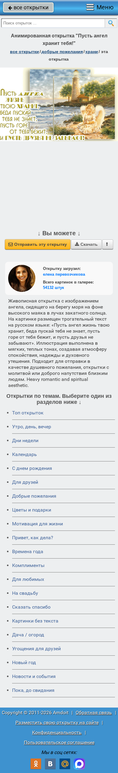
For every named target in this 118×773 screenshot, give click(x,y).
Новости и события (34, 676)
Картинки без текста (35, 621)
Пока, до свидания (33, 690)
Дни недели (25, 440)
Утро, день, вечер (31, 426)
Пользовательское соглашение (59, 742)
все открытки (28, 7)
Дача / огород (28, 635)
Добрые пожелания (34, 496)
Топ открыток (28, 413)
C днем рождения (32, 468)
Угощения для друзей (36, 648)
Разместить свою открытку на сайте (57, 722)
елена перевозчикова (64, 274)
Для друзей (25, 482)
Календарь (24, 454)
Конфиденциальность (57, 732)
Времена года (27, 551)
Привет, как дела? (32, 537)
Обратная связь (94, 712)
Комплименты (28, 565)
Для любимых (28, 579)
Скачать (86, 244)
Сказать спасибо (31, 607)
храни (91, 51)
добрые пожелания (62, 51)
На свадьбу (25, 593)
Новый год (24, 662)
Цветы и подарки (31, 510)
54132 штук (53, 287)
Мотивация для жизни (37, 524)
